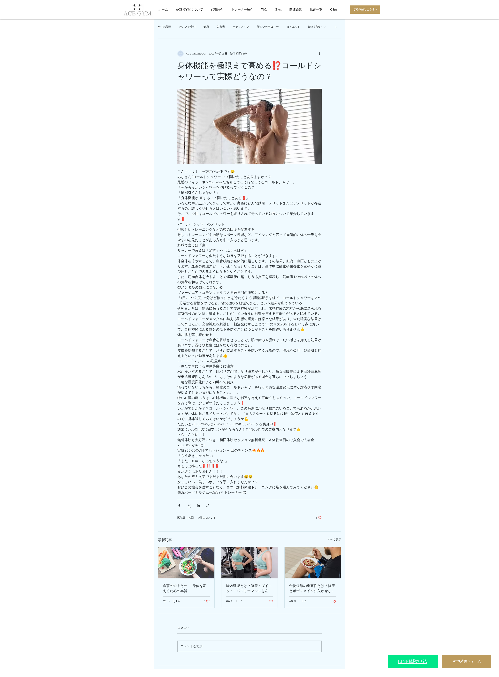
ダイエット (293, 27)
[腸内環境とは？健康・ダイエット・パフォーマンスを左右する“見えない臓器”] (249, 562)
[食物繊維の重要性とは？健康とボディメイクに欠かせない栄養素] (313, 562)
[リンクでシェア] (208, 506)
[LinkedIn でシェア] (198, 506)
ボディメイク (241, 27)
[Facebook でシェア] (179, 506)
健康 (206, 27)
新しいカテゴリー (268, 27)
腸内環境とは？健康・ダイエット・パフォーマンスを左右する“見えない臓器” (249, 588)
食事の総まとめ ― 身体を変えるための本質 (184, 588)
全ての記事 (165, 27)
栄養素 (221, 27)
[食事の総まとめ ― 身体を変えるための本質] (186, 562)
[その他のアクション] (319, 53)
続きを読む (315, 27)
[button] (336, 26)
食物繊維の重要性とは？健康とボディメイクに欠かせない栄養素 (312, 588)
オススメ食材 (187, 27)
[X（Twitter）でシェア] (189, 506)
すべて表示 (334, 539)
